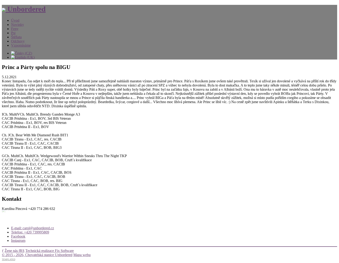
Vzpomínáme (21, 45)
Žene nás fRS (14, 251)
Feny (14, 29)
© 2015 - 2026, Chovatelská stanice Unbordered (37, 255)
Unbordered (26, 9)
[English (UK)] (23, 57)
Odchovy (18, 41)
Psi (13, 33)
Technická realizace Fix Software (49, 251)
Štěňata (16, 37)
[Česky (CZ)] (21, 53)
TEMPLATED (8, 259)
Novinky (17, 25)
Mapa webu (82, 255)
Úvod (15, 20)
